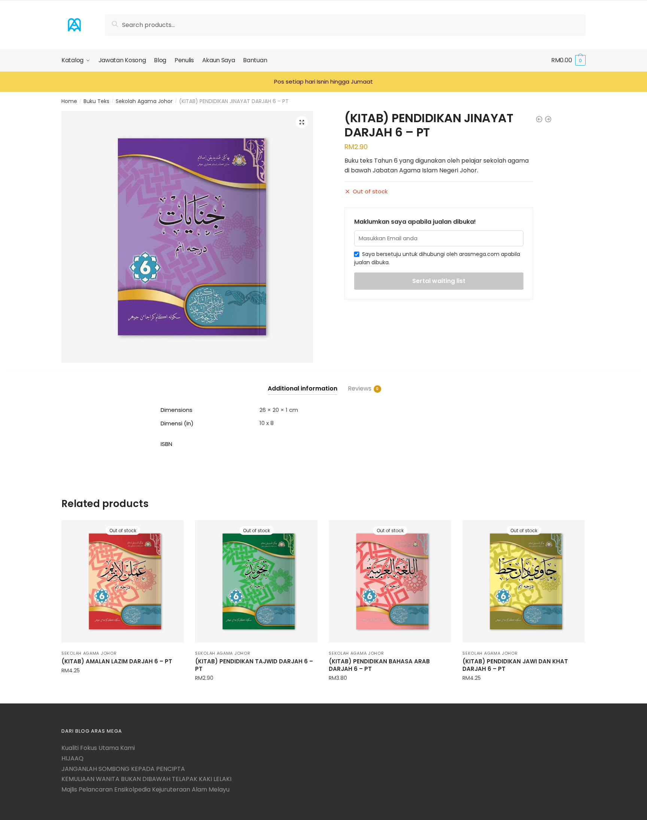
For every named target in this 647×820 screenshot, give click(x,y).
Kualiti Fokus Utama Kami (98, 748)
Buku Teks (96, 101)
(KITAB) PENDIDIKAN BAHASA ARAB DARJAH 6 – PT (379, 665)
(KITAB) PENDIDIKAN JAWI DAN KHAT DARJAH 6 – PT (515, 665)
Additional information (302, 388)
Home (69, 101)
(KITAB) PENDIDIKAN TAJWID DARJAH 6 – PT (254, 665)
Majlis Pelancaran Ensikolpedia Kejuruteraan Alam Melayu (145, 789)
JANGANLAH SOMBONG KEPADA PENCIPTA (123, 769)
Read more (123, 695)
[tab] (302, 382)
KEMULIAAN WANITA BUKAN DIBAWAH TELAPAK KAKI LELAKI (146, 779)
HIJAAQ (72, 758)
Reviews (359, 388)
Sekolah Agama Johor (144, 101)
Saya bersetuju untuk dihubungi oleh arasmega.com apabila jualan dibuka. (437, 258)
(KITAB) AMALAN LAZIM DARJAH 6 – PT (116, 661)
